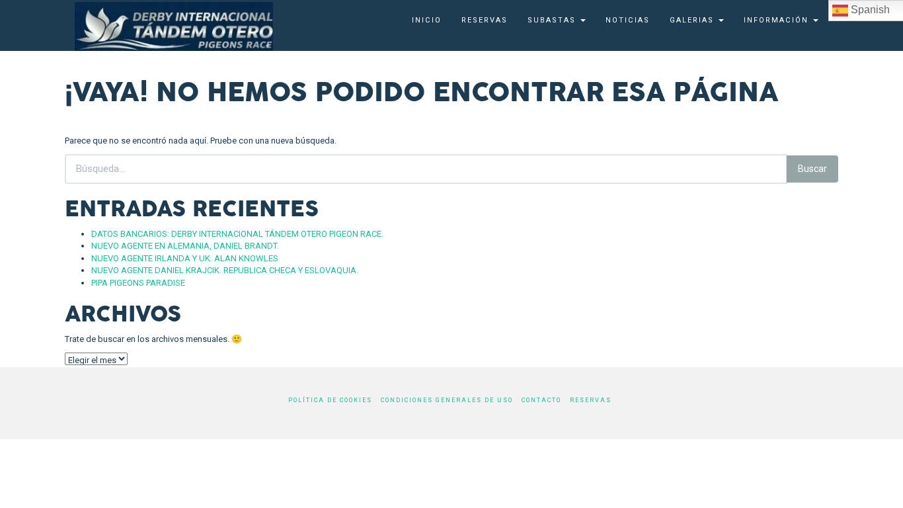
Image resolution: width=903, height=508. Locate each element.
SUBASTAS (553, 20)
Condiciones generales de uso (447, 400)
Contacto (541, 400)
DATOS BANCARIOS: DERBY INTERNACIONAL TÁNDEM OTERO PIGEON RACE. (237, 234)
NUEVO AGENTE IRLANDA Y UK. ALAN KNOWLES (184, 258)
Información (778, 20)
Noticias (628, 20)
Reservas (484, 20)
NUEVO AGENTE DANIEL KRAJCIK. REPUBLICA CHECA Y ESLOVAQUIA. (224, 270)
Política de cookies (330, 400)
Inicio (427, 20)
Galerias (693, 20)
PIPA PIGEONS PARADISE (138, 283)
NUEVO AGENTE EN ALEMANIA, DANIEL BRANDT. (185, 246)
